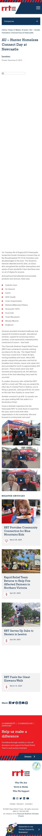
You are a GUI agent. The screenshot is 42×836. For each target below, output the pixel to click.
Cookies (28, 804)
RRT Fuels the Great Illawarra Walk (17, 678)
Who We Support (21, 791)
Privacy (20, 804)
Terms (12, 804)
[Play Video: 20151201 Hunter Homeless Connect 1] (21, 480)
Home (4, 30)
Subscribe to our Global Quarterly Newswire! (26, 829)
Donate (27, 756)
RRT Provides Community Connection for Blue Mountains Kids (20, 531)
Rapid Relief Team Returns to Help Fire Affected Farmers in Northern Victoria (17, 583)
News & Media (14, 30)
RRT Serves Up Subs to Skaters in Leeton (18, 632)
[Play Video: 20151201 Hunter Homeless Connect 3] (21, 432)
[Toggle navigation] (38, 8)
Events (25, 30)
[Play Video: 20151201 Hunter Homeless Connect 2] (21, 457)
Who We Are (21, 782)
